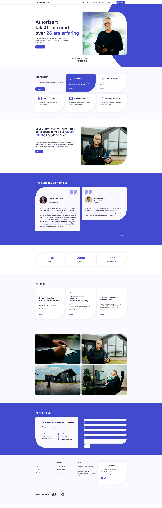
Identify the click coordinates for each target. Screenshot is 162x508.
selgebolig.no (86, 58)
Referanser (50, 46)
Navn (85, 417)
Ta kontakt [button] (40, 46)
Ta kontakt (120, 2)
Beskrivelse (86, 437)
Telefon (86, 427)
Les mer (39, 151)
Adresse (86, 432)
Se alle (122, 235)
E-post (85, 422)
